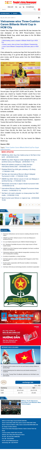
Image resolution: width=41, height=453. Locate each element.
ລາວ (20, 7)
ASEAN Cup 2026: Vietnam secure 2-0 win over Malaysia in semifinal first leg (20, 180)
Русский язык (30, 7)
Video (2, 398)
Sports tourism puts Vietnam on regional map (20, 199)
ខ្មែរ (23, 7)
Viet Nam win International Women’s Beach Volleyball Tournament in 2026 (18, 175)
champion (7, 149)
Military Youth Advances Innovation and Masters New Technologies (31, 402)
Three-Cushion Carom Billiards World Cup (18, 147)
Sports (15, 13)
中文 (16, 7)
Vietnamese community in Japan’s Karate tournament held (20, 185)
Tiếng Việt (10, 7)
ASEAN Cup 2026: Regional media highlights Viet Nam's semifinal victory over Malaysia (19, 161)
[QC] (20, 316)
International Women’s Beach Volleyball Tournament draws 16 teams (20, 189)
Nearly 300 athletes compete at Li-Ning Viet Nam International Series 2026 (17, 165)
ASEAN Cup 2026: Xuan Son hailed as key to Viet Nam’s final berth (21, 156)
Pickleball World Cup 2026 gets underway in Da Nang (19, 170)
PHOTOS (2, 210)
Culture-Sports (5, 13)
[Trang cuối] (39, 204)
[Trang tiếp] (36, 204)
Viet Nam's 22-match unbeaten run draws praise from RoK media (20, 194)
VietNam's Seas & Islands (9, 347)
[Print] (39, 17)
